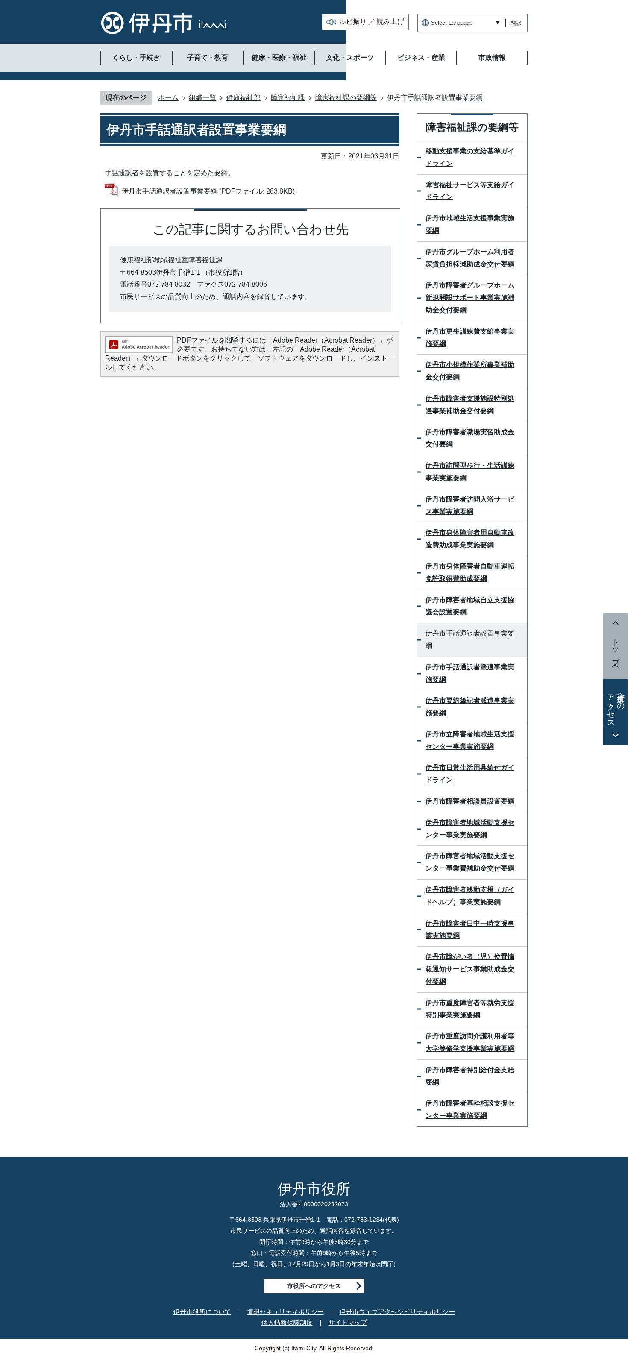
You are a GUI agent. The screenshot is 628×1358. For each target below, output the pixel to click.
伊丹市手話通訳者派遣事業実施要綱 (470, 673)
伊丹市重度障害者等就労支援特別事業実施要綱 (470, 1009)
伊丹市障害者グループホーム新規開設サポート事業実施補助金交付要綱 (470, 298)
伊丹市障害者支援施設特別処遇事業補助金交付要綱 (470, 404)
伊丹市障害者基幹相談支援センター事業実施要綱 (470, 1109)
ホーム (168, 97)
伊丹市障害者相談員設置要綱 (470, 801)
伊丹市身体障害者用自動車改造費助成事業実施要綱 (470, 538)
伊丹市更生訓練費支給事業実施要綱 (470, 337)
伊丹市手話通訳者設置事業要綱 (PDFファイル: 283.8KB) (208, 191)
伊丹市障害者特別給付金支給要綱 (470, 1076)
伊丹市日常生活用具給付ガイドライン (470, 773)
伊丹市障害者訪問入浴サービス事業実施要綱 (470, 505)
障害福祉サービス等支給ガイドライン (470, 191)
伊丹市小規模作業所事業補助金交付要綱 (470, 371)
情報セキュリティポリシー (285, 1311)
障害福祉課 (288, 97)
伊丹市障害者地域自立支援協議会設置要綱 (470, 606)
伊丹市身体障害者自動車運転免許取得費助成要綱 (470, 572)
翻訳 (516, 23)
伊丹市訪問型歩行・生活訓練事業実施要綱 (470, 471)
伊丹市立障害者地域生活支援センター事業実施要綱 (470, 740)
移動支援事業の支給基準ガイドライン (470, 157)
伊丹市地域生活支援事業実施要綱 (470, 224)
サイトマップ (348, 1322)
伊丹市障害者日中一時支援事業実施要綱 (470, 929)
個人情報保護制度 (287, 1322)
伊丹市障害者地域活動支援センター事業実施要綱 (470, 829)
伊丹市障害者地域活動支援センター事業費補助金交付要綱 (470, 862)
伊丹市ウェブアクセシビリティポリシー (397, 1311)
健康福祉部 (243, 97)
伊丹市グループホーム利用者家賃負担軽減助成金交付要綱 (470, 258)
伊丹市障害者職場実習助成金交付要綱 (470, 438)
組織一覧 (202, 97)
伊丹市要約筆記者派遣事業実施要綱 (470, 706)
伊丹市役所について (202, 1311)
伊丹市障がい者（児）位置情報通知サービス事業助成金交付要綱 (470, 969)
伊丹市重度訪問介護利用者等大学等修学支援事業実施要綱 (470, 1042)
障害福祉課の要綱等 (346, 97)
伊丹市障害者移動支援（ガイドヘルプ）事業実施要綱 (470, 896)
